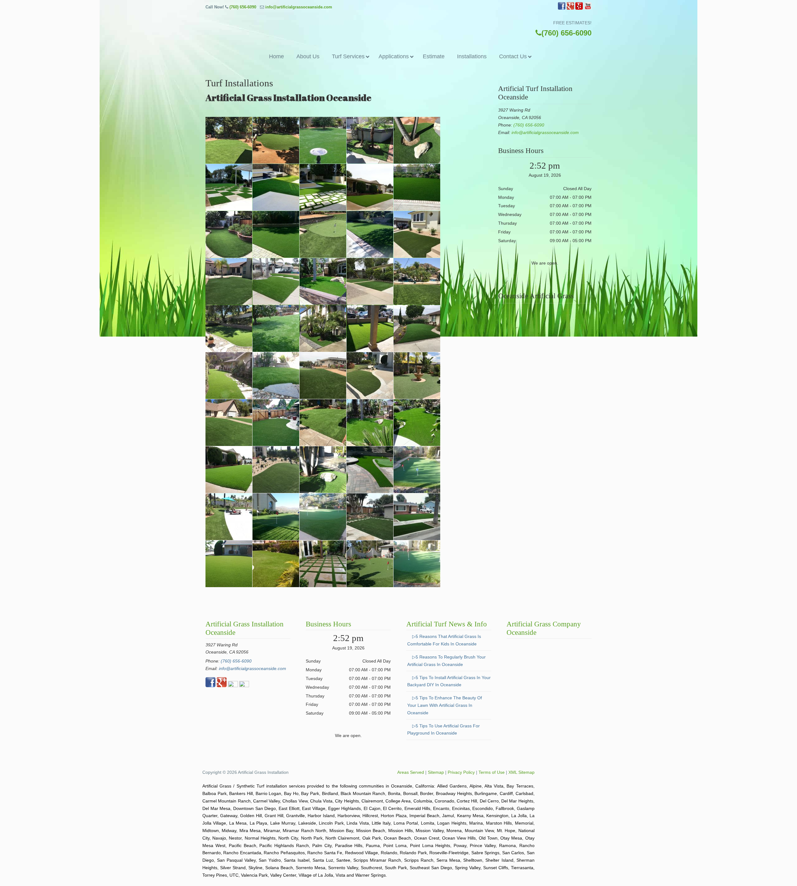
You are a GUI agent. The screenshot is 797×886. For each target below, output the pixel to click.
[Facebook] (561, 8)
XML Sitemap (521, 772)
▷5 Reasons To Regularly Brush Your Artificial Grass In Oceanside (446, 660)
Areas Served (410, 772)
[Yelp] (579, 8)
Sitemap (436, 772)
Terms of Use (492, 772)
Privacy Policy (461, 772)
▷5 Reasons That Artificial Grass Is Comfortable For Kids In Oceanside (444, 640)
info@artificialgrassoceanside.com (298, 7)
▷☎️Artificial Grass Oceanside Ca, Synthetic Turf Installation (398, 29)
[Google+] (570, 8)
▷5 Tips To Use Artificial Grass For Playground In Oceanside (443, 729)
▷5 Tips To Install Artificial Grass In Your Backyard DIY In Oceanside (449, 681)
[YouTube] (588, 8)
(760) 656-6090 (242, 7)
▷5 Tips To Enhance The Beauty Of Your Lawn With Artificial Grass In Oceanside (444, 705)
